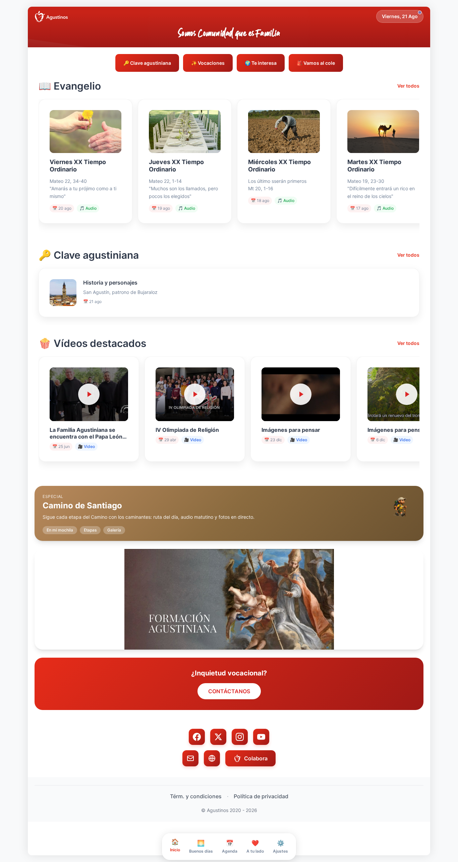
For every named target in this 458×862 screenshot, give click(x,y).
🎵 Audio (88, 208)
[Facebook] (197, 737)
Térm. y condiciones (196, 796)
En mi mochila (60, 530)
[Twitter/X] (218, 737)
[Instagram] (240, 737)
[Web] (212, 758)
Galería (114, 530)
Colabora (256, 758)
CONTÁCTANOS (229, 691)
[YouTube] (261, 737)
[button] (229, 508)
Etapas (90, 530)
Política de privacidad (261, 796)
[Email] (190, 758)
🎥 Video (86, 446)
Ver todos (408, 86)
